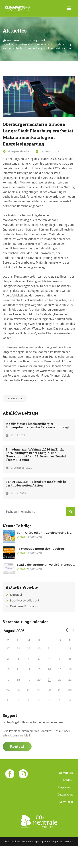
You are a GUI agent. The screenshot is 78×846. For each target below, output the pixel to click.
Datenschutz (65, 794)
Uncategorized (35, 40)
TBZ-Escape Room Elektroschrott (41, 549)
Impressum (65, 787)
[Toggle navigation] (68, 8)
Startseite (12, 40)
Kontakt (17, 746)
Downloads (66, 801)
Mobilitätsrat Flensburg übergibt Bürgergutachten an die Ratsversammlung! (37, 425)
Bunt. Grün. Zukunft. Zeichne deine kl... (44, 533)
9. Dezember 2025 (21, 467)
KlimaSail (16, 595)
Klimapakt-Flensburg (19, 151)
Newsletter (66, 772)
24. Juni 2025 (18, 493)
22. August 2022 (49, 151)
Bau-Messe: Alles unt (24, 600)
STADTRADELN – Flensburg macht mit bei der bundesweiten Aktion (36, 483)
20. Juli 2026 (17, 435)
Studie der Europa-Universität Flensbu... (46, 565)
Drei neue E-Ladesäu (24, 606)
